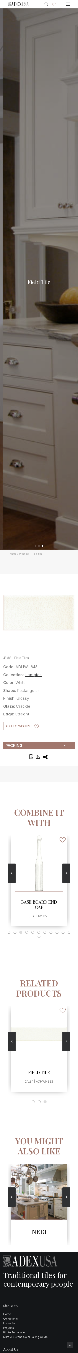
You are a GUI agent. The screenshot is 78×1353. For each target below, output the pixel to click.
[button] (35, 546)
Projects (8, 1327)
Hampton (33, 675)
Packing (13, 745)
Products (24, 553)
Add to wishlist (19, 726)
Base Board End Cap (39, 904)
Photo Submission (14, 1332)
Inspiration (9, 1323)
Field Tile (39, 1072)
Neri (39, 1231)
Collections (10, 1318)
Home (13, 553)
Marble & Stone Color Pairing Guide (25, 1337)
